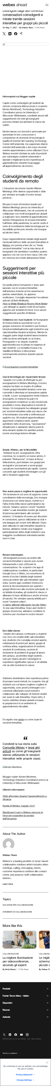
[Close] (47, 1062)
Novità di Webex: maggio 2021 (19, 806)
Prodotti (6, 988)
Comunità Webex (14, 747)
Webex (6, 245)
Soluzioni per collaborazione (18, 905)
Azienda (6, 1017)
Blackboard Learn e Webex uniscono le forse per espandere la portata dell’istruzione (23, 815)
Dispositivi (7, 1002)
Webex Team (27, 27)
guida (21, 720)
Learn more (8, 884)
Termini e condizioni (10, 1053)
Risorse (6, 1010)
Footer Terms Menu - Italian (16, 995)
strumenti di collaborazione (17, 912)
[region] (25, 1072)
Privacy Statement (24, 1074)
